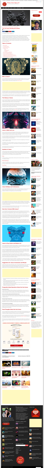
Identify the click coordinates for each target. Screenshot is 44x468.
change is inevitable (23, 316)
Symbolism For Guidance (35, 0)
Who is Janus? (5, 45)
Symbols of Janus (5, 48)
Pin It (10, 31)
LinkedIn (17, 453)
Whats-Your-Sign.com (13, 2)
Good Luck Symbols (21, 0)
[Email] (41, 1)
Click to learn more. (33, 30)
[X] (38, 1)
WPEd (7, 350)
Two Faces (6, 51)
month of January (19, 80)
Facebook (17, 449)
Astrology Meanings (8, 0)
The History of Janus (6, 46)
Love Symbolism (25, 0)
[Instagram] (39, 1)
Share (4, 31)
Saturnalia (15, 109)
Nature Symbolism (17, 0)
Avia (13, 33)
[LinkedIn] (40, 1)
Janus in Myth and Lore (6, 47)
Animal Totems (4, 0)
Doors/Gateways (7, 50)
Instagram (17, 452)
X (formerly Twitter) (18, 450)
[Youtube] (37, 1)
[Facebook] (36, 1)
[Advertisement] (16, 86)
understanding (4, 350)
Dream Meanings (12, 0)
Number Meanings (30, 0)
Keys (5, 49)
